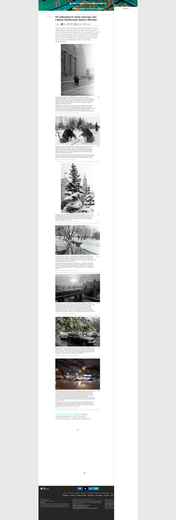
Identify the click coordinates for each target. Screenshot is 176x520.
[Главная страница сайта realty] (88, 3)
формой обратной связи (110, 503)
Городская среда (81, 416)
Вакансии (43, 502)
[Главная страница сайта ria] (78, 3)
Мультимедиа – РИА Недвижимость (64, 416)
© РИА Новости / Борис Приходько (62, 270)
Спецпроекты (66, 495)
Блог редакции (99, 495)
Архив (111, 495)
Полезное (83, 493)
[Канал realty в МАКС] (80, 488)
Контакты (106, 495)
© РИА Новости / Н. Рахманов (61, 313)
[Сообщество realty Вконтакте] (90, 488)
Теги (112, 493)
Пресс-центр (91, 495)
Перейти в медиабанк (74, 112)
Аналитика (71, 493)
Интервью (77, 493)
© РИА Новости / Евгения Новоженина (62, 355)
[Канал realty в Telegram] (96, 488)
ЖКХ (75, 416)
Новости (65, 493)
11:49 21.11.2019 (44, 12)
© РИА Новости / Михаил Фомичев (62, 407)
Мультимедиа (84, 414)
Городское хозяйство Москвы (62, 418)
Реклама (73, 495)
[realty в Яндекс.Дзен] (85, 488)
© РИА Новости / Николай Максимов (62, 112)
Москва (77, 414)
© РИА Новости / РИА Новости (61, 159)
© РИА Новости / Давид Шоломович (62, 221)
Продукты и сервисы (81, 495)
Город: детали (90, 493)
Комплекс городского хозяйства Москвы (80, 418)
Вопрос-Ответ (98, 493)
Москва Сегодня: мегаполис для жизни (65, 414)
